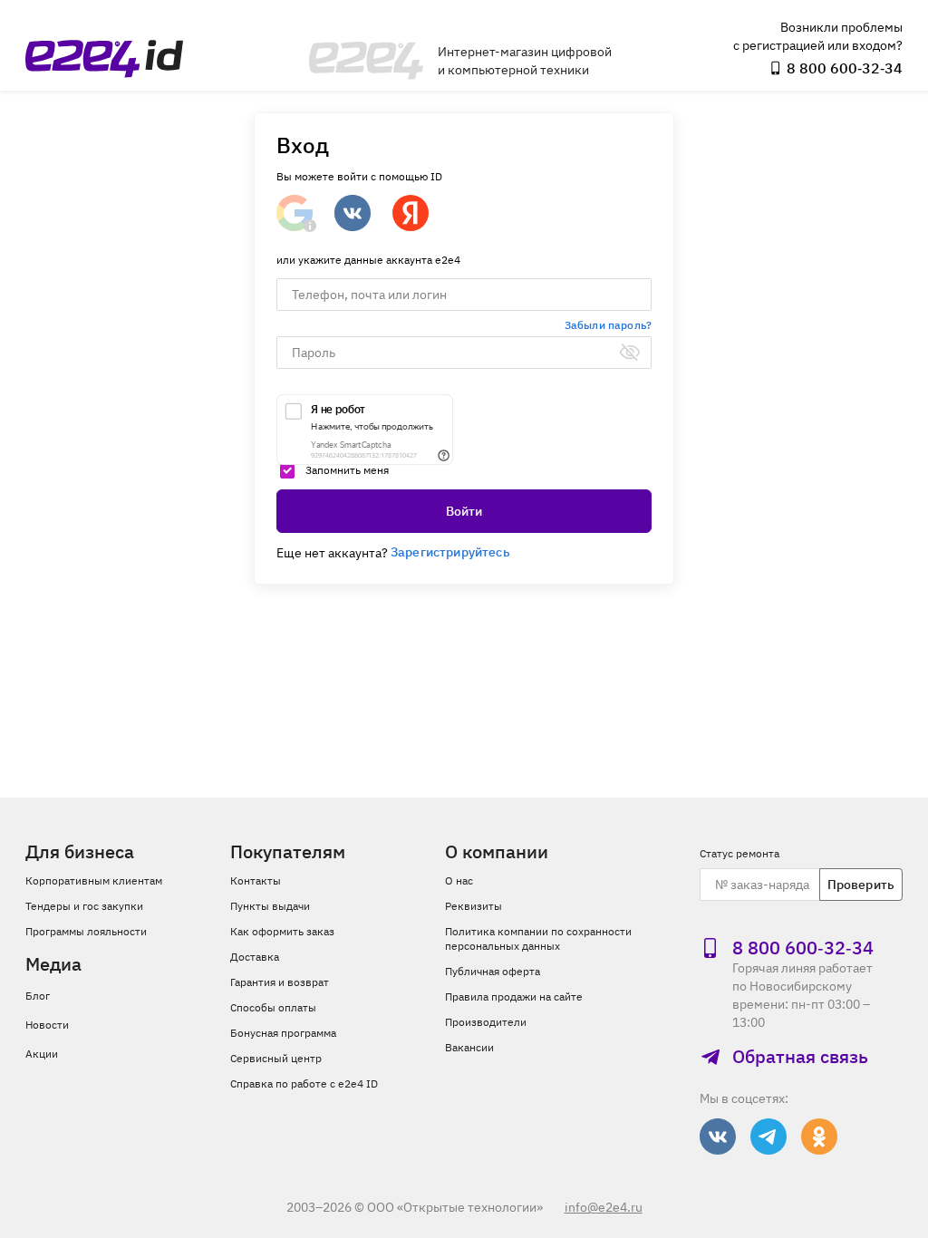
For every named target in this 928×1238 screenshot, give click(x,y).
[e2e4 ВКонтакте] (718, 1136)
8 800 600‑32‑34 (845, 68)
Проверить (860, 884)
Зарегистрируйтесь (450, 552)
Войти (464, 511)
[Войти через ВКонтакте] (352, 213)
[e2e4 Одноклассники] (819, 1136)
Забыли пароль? (608, 325)
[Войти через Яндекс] (410, 213)
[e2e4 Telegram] (768, 1136)
